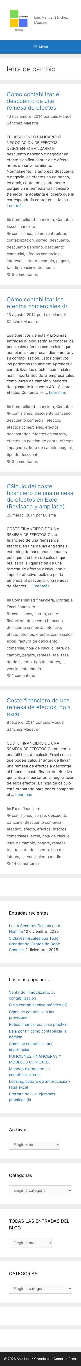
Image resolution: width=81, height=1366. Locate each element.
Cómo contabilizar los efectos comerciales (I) (37, 302)
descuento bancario (25, 247)
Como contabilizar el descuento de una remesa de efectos (34, 101)
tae (10, 267)
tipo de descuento (23, 454)
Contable (64, 219)
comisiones (22, 233)
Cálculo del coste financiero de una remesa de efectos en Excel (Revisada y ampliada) (40, 496)
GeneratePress (66, 1359)
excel (11, 641)
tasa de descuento (32, 849)
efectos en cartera (49, 434)
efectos (53, 420)
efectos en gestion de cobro (32, 441)
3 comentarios (25, 274)
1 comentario (23, 675)
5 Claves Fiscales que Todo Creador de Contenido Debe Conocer (34, 944)
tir (16, 267)
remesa (44, 655)
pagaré (62, 261)
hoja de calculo (40, 648)
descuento (59, 240)
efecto (12, 634)
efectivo (54, 627)
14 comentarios (26, 863)
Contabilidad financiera (33, 219)
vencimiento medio (37, 267)
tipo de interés (47, 662)
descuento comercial (25, 420)
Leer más (15, 205)
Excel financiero (21, 226)
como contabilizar (50, 233)
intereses (15, 261)
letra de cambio (40, 261)
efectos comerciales (44, 254)
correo (41, 240)
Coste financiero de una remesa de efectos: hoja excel (39, 707)
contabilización (20, 240)
